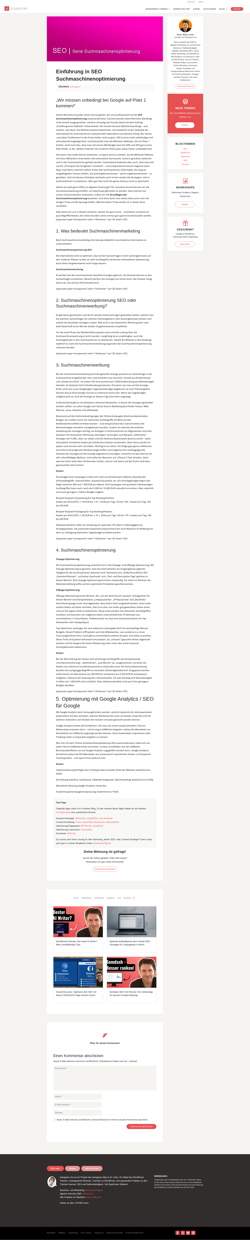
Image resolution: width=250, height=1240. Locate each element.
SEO (119, 898)
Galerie (184, 125)
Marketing (99, 898)
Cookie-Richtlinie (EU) (135, 1233)
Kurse (196, 9)
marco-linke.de (93, 1197)
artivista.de (87, 1193)
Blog (222, 9)
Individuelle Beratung (185, 86)
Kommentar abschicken (141, 1126)
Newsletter (51, 1233)
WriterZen (80, 818)
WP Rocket (86, 826)
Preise (237, 9)
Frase (78, 822)
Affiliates (61, 1233)
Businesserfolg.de (102, 843)
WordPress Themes (157, 9)
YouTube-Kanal (63, 812)
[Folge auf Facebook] (178, 1233)
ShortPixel (98, 826)
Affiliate (72, 1168)
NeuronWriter (112, 822)
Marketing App (181, 9)
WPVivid (71, 833)
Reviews (127, 898)
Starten (184, 204)
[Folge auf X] (183, 1233)
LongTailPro (92, 818)
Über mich (55, 1168)
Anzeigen (75, 87)
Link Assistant (106, 818)
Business (111, 898)
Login (200, 2)
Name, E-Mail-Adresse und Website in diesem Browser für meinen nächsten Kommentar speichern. (102, 1120)
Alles (76, 898)
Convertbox (86, 829)
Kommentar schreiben (105, 869)
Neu (185, 149)
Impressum (99, 1233)
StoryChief (87, 822)
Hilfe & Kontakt (92, 1168)
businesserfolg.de (94, 1190)
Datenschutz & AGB (115, 1233)
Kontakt (191, 2)
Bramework (99, 822)
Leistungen (209, 9)
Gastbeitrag (73, 1233)
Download (184, 244)
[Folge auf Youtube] (188, 1233)
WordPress (87, 898)
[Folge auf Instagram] (193, 1233)
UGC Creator (86, 1233)
